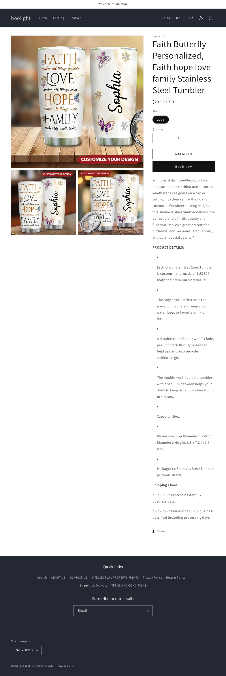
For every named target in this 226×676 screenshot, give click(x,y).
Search (42, 577)
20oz (160, 120)
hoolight (25, 665)
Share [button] (161, 531)
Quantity (158, 129)
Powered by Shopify (42, 665)
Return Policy (175, 577)
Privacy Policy (152, 577)
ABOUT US (58, 577)
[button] (191, 18)
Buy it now (183, 166)
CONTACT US (78, 577)
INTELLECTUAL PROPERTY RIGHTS (115, 577)
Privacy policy (66, 665)
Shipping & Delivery (93, 585)
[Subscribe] (148, 611)
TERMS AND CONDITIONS (128, 585)
